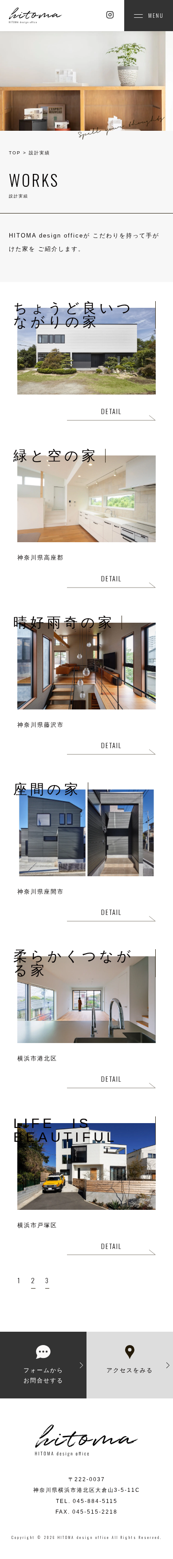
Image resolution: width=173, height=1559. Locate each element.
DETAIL (111, 411)
